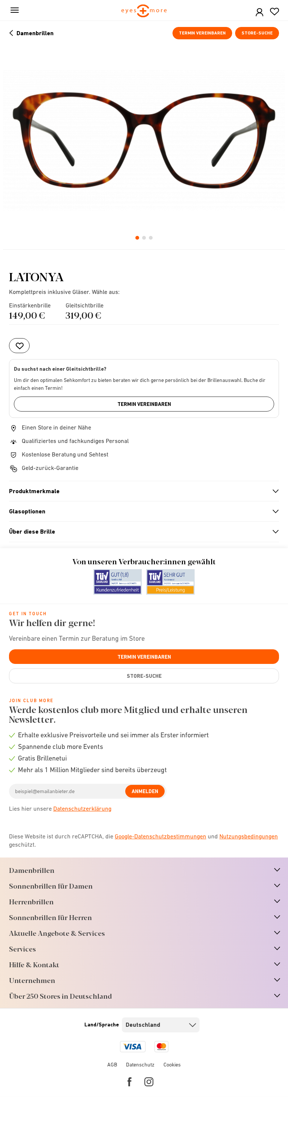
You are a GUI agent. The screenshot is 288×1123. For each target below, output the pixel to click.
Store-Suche (257, 33)
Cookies (172, 1065)
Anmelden (145, 791)
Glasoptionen (141, 511)
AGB (112, 1065)
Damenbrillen (35, 33)
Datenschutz (140, 1065)
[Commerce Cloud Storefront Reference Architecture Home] (144, 11)
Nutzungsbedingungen (248, 836)
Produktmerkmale (141, 491)
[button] (259, 12)
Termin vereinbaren (202, 33)
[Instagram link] (148, 1081)
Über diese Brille (141, 531)
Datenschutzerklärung (82, 808)
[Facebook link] (130, 1081)
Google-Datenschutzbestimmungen (160, 836)
